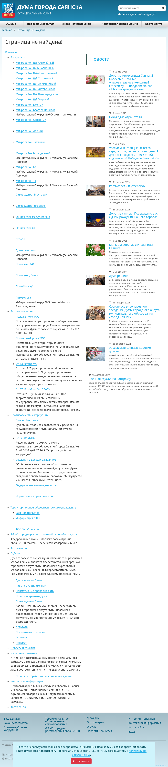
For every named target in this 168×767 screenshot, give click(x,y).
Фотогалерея (18, 548)
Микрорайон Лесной (29, 131)
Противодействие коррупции (29, 415)
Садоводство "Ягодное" (31, 205)
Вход (131, 731)
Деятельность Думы (29, 580)
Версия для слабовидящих (138, 14)
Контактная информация (120, 24)
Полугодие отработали (125, 117)
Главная (7, 30)
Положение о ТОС (27, 316)
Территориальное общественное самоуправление (43, 507)
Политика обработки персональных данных (44, 676)
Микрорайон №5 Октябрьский (35, 89)
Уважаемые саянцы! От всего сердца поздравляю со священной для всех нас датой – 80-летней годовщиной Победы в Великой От (134, 153)
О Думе (11, 24)
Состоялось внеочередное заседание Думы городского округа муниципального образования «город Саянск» (134, 311)
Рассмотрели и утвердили (127, 186)
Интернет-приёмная (76, 24)
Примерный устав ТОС (30, 338)
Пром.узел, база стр (28, 275)
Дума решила (118, 276)
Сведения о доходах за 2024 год (36, 459)
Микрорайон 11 (26, 181)
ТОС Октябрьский (27, 529)
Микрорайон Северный (31, 120)
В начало (11, 52)
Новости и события (40, 24)
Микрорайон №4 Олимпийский (36, 83)
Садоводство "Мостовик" (32, 194)
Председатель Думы (29, 601)
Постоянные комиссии (30, 632)
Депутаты (22, 627)
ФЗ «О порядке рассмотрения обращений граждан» (43, 534)
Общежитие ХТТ (26, 228)
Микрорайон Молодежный (33, 153)
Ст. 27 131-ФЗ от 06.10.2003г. (33, 389)
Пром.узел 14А (25, 264)
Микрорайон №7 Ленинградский (37, 94)
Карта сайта (153, 24)
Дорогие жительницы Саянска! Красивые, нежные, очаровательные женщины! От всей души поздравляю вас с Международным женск (131, 82)
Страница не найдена (31, 30)
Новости (100, 59)
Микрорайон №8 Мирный (32, 99)
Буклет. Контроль (27, 420)
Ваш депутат (18, 57)
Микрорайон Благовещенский (35, 110)
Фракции (21, 637)
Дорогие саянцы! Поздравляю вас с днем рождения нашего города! (133, 215)
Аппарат (21, 642)
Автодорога (23, 297)
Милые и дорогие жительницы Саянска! (131, 246)
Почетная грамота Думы (31, 596)
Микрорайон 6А (26, 167)
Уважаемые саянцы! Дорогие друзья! (130, 349)
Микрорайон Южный (29, 104)
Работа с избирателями (31, 585)
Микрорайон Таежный (30, 142)
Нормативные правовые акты (35, 496)
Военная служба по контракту (110, 379)
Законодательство (22, 311)
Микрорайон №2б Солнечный (35, 68)
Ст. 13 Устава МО (26, 364)
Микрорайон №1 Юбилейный (35, 62)
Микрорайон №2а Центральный (36, 73)
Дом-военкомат (26, 250)
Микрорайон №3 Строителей (34, 78)
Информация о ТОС (28, 518)
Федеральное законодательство (37, 485)
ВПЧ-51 (20, 239)
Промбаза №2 (25, 286)
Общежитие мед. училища (33, 217)
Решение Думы (25, 438)
